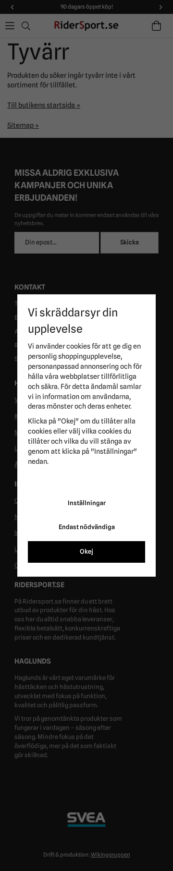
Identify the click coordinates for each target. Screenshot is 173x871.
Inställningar (87, 503)
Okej (86, 551)
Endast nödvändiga (87, 527)
